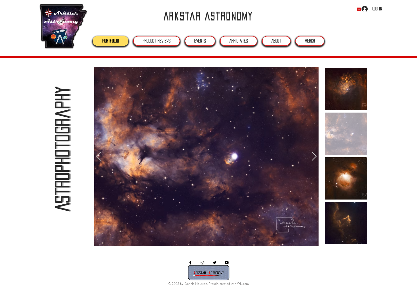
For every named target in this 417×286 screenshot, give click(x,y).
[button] (359, 8)
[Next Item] (314, 156)
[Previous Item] (98, 156)
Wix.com (243, 283)
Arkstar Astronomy (208, 16)
